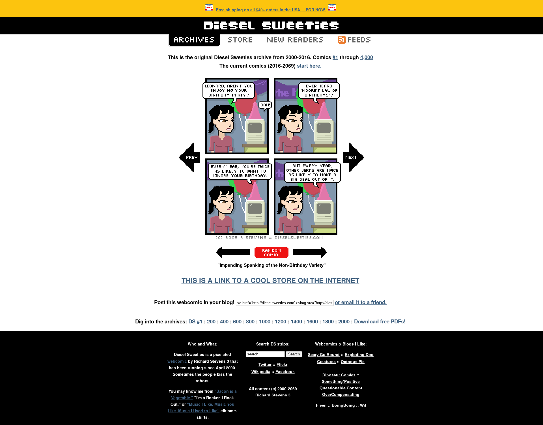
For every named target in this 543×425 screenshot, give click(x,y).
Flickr (282, 364)
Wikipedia (260, 371)
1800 (328, 321)
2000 (344, 321)
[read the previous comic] (189, 214)
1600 (312, 321)
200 (211, 321)
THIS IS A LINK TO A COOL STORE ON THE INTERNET (270, 280)
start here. (309, 65)
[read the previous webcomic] (233, 260)
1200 (280, 321)
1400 (296, 321)
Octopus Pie (353, 361)
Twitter (265, 364)
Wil (363, 405)
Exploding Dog (359, 354)
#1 (335, 57)
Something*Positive (341, 381)
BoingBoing (343, 405)
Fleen (321, 405)
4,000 (366, 57)
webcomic (177, 361)
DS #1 (195, 321)
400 (224, 321)
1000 (264, 321)
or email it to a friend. (361, 302)
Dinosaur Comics (338, 375)
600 (237, 321)
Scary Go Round (324, 354)
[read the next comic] (353, 214)
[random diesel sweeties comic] (271, 256)
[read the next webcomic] (310, 260)
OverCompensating (340, 394)
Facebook (285, 371)
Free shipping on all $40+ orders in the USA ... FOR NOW (271, 9)
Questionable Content (341, 388)
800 (250, 321)
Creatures (326, 361)
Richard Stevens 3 (272, 395)
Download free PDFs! (380, 321)
